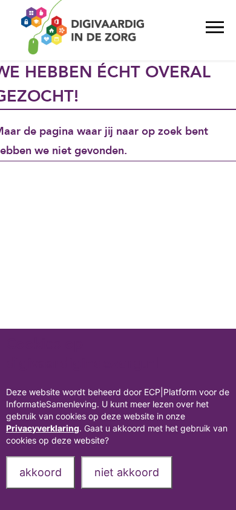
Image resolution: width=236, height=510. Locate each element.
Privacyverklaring (42, 428)
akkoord (40, 472)
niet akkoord (126, 472)
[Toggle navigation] (215, 30)
